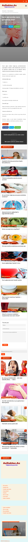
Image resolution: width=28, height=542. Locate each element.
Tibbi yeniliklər (5, 191)
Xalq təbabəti (6, 491)
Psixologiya (4, 157)
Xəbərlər (11, 157)
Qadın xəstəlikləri (6, 374)
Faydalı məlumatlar (6, 174)
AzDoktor (6, 22)
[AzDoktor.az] (9, 7)
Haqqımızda (5, 487)
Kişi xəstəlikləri (6, 511)
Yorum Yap (21, 22)
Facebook (5, 26)
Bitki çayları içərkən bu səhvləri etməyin (14, 141)
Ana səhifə (5, 485)
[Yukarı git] (25, 539)
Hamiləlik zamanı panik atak (10, 423)
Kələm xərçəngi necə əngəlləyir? (11, 229)
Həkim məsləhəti (5, 208)
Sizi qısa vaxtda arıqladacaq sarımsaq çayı (14, 246)
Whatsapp (17, 26)
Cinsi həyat (5, 496)
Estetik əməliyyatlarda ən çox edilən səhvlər (14, 134)
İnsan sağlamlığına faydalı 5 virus (11, 263)
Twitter (11, 26)
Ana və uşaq (5, 494)
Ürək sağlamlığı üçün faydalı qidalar (12, 280)
